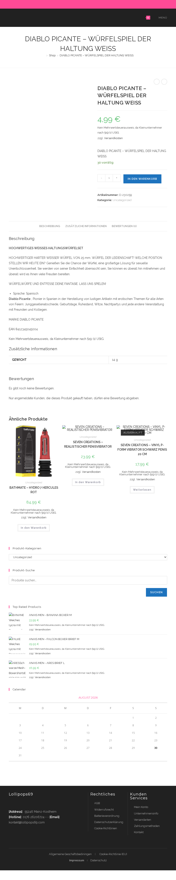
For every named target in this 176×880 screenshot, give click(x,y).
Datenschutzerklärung (108, 822)
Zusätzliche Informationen (86, 226)
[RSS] (108, 4)
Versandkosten (113, 138)
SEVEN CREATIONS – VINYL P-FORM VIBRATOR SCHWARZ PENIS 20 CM (142, 449)
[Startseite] (44, 55)
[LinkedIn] (93, 4)
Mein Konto (141, 807)
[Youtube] (37, 803)
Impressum (76, 860)
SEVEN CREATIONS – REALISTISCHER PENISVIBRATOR (88, 444)
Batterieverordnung (106, 815)
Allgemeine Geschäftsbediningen (70, 854)
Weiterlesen (142, 489)
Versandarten (142, 819)
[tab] (49, 226)
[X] (69, 4)
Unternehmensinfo (146, 813)
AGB (97, 803)
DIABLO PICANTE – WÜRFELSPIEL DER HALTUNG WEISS (97, 55)
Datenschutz (98, 860)
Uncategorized (122, 200)
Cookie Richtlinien (105, 828)
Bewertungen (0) (124, 226)
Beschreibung (49, 226)
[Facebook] (73, 4)
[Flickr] (98, 4)
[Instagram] (88, 4)
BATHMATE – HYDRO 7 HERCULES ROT (33, 490)
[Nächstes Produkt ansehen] (164, 82)
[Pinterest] (78, 4)
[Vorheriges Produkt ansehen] (157, 82)
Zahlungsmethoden (147, 826)
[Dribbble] (83, 4)
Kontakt (139, 832)
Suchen (156, 592)
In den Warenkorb (142, 178)
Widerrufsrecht (104, 809)
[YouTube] (103, 4)
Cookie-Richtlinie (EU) (113, 854)
